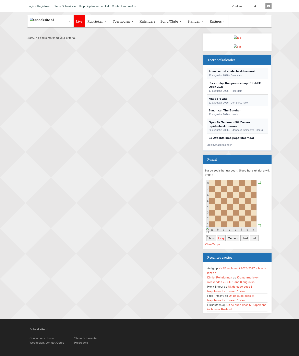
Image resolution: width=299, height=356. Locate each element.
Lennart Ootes (55, 342)
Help (254, 238)
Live (79, 21)
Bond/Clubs (169, 21)
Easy (221, 238)
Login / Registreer (38, 6)
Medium (233, 238)
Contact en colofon (124, 6)
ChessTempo (212, 244)
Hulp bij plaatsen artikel (94, 6)
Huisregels (81, 342)
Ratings (216, 21)
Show (211, 238)
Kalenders (147, 21)
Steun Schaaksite (64, 6)
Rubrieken (95, 21)
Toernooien (121, 21)
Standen (194, 21)
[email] (268, 6)
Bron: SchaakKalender (219, 144)
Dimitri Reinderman (219, 277)
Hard (245, 238)
